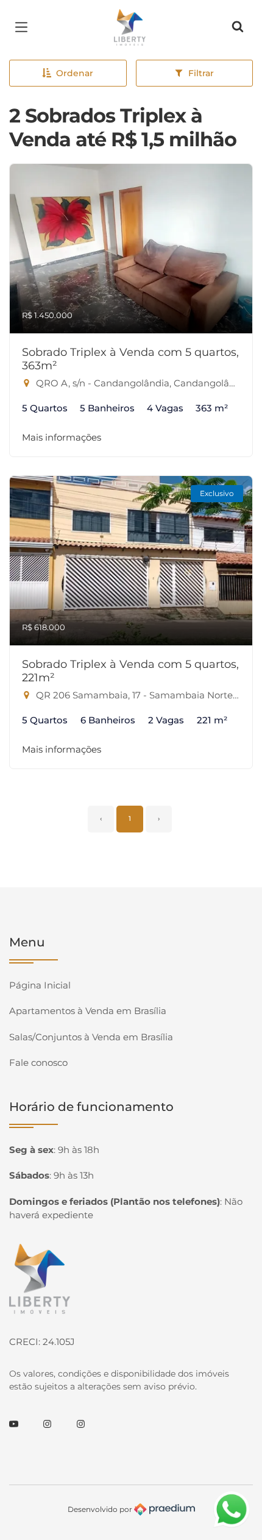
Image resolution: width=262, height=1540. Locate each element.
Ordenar (74, 73)
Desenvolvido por (101, 1508)
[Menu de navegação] (24, 27)
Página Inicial (40, 985)
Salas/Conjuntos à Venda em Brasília (91, 1037)
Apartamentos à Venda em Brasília (87, 1011)
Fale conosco (38, 1062)
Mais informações (61, 437)
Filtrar (201, 73)
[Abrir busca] (237, 27)
